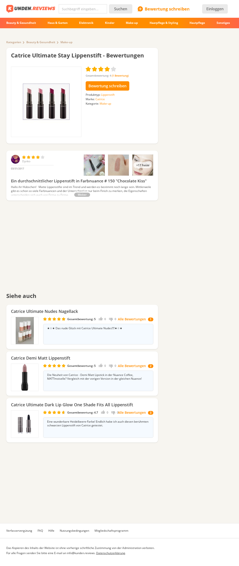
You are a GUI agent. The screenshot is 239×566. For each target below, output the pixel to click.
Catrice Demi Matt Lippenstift (40, 358)
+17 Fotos (142, 165)
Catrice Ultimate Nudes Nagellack (44, 311)
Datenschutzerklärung (110, 553)
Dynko (26, 161)
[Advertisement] (82, 249)
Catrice (100, 99)
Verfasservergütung (19, 531)
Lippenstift (108, 95)
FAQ (40, 531)
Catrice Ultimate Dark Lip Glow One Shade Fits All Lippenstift (72, 404)
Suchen (120, 8)
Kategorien (13, 42)
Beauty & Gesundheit (40, 42)
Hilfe (51, 531)
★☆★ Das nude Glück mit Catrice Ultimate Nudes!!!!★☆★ (84, 328)
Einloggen (215, 8)
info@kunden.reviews (81, 553)
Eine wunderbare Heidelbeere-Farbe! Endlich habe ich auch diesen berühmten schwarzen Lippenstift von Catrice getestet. (97, 424)
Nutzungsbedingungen (74, 531)
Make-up (66, 42)
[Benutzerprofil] (15, 163)
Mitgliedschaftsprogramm (111, 531)
